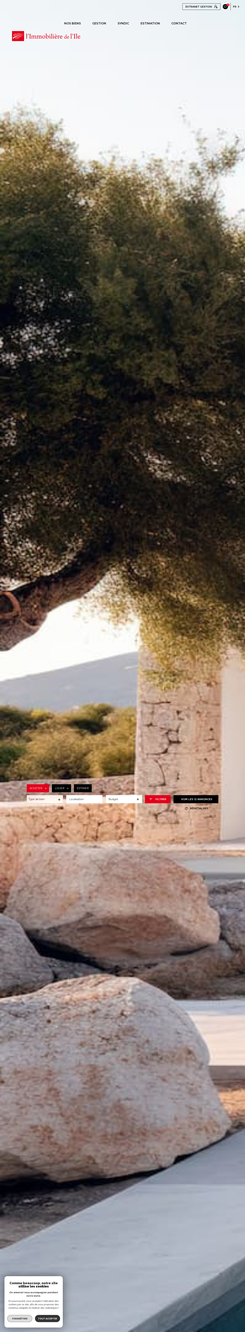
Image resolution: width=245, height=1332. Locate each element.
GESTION (99, 23)
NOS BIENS (72, 23)
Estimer (83, 788)
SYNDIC (123, 23)
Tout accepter (47, 1318)
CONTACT (179, 23)
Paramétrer (19, 1318)
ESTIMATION (150, 23)
